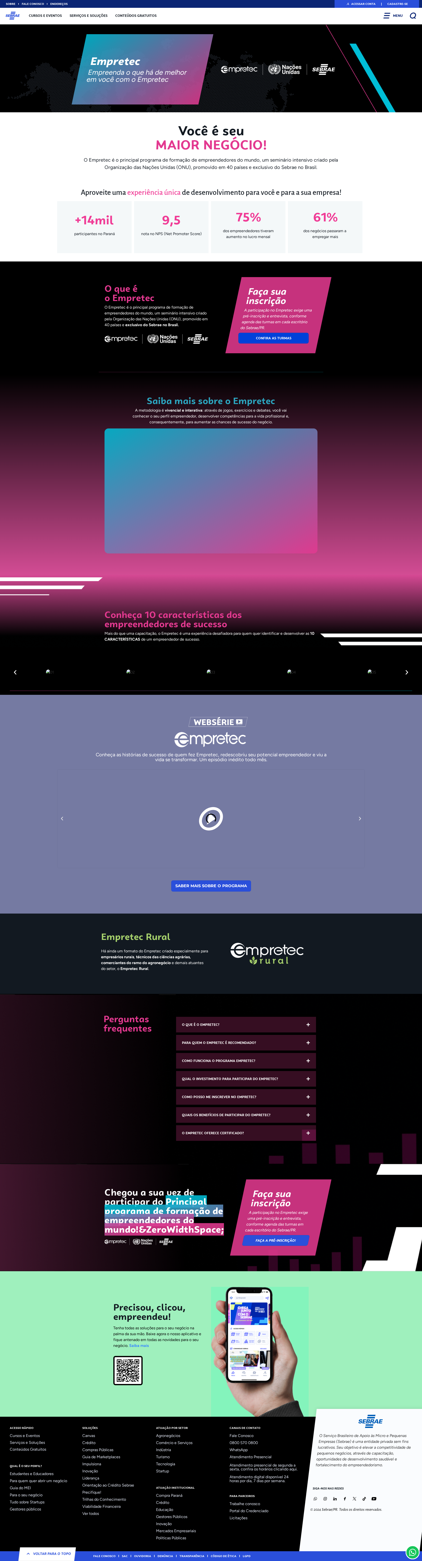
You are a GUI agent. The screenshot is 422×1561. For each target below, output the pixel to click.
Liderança (90, 1478)
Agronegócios (168, 1435)
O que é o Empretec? (201, 1024)
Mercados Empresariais (176, 1531)
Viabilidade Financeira (101, 1506)
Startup (162, 1471)
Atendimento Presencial (251, 1457)
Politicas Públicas (171, 1538)
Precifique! (91, 1492)
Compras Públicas (97, 1449)
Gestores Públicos (171, 1516)
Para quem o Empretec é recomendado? (219, 1043)
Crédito (88, 1442)
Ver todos (90, 1513)
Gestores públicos (25, 1509)
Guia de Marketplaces (101, 1457)
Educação (164, 1509)
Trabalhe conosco (245, 1503)
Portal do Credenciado (249, 1511)
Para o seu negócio (26, 1495)
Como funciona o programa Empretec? (218, 1061)
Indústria (163, 1449)
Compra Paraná (169, 1495)
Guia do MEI (20, 1488)
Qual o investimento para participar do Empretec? (230, 1079)
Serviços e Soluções (88, 15)
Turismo (163, 1457)
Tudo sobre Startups (27, 1502)
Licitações (238, 1518)
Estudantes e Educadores (31, 1473)
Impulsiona (91, 1464)
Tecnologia (165, 1464)
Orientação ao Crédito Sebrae (108, 1485)
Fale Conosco (241, 1435)
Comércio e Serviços (174, 1442)
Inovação (90, 1471)
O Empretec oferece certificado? (213, 1133)
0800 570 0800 (244, 1442)
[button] (361, 4)
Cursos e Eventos (45, 15)
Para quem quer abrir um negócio (38, 1480)
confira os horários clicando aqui (269, 1469)
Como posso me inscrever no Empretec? (219, 1097)
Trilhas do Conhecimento (104, 1499)
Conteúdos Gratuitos (136, 15)
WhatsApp (239, 1449)
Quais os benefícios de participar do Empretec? (226, 1115)
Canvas (88, 1435)
